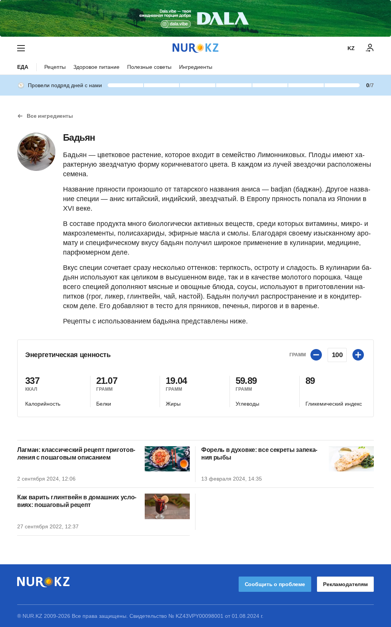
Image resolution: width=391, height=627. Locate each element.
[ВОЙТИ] (370, 48)
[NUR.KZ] (195, 48)
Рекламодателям (345, 584)
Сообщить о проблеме (275, 584)
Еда (22, 67)
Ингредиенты (195, 67)
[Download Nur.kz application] (195, 18)
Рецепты (55, 67)
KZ (351, 48)
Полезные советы (149, 67)
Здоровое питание (96, 67)
